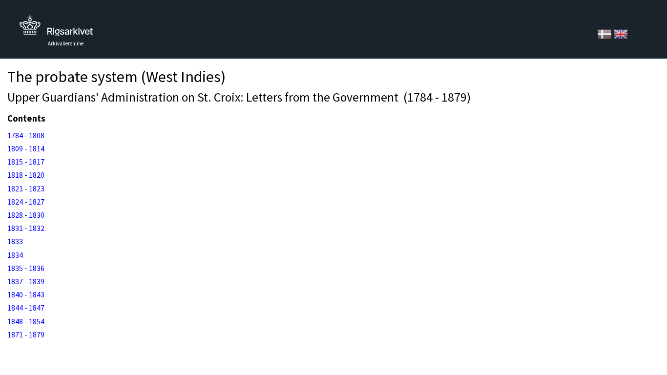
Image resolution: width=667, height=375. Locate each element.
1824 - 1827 (25, 202)
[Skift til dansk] (605, 33)
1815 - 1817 (25, 162)
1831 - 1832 (25, 228)
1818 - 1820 (25, 175)
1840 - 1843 (25, 294)
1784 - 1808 (25, 135)
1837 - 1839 (25, 281)
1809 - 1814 (25, 148)
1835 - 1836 (25, 268)
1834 (15, 255)
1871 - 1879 (25, 334)
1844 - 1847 (25, 307)
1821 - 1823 (25, 188)
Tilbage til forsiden (56, 28)
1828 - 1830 (25, 215)
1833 (15, 241)
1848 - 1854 (25, 321)
